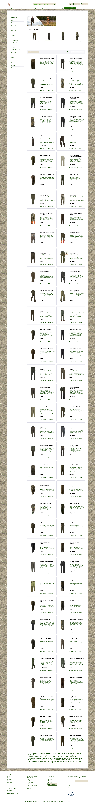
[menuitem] (44, 5)
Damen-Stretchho (66, 755)
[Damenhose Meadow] (33, 683)
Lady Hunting (52, 756)
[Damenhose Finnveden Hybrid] (33, 412)
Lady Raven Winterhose (46, 735)
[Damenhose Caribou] (33, 393)
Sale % (12, 57)
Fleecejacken (15, 44)
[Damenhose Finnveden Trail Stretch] (33, 373)
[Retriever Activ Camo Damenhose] (62, 199)
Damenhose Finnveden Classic (75, 368)
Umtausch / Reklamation (32, 785)
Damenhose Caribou (45, 387)
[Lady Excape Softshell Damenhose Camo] (33, 489)
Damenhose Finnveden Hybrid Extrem (75, 117)
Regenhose (48, 753)
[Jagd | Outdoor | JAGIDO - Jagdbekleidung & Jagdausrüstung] (10, 4)
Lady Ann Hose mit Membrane (45, 542)
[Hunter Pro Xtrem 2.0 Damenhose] (62, 238)
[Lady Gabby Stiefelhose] (62, 741)
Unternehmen (51, 776)
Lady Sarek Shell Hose (75, 329)
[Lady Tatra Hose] (62, 702)
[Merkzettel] (70, 4)
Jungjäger (13, 65)
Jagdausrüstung (14, 27)
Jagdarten (13, 25)
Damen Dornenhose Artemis (47, 658)
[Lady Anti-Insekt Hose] (33, 160)
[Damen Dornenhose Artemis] (33, 663)
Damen (45, 758)
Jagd (12, 67)
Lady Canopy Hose (74, 639)
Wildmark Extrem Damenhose (44, 252)
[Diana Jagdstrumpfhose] (49, 36)
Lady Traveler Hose (74, 600)
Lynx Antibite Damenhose (76, 619)
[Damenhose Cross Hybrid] (33, 451)
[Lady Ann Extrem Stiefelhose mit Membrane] (33, 528)
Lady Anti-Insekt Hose (45, 155)
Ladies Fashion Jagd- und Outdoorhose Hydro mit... (46, 291)
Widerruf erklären (52, 784)
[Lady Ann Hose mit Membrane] (33, 547)
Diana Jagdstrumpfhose (49, 41)
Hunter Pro (65, 756)
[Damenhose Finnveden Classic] (62, 373)
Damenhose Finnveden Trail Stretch (47, 368)
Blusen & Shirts (15, 42)
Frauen (13, 37)
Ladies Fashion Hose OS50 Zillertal (46, 697)
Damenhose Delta (38, 756)
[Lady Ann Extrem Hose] (33, 335)
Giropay (8, 777)
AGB (48, 780)
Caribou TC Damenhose (46, 97)
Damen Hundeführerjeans (76, 310)
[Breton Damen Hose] (33, 586)
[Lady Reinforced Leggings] (33, 354)
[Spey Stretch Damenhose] (62, 721)
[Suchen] (54, 4)
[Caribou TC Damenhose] (33, 102)
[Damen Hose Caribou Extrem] (33, 431)
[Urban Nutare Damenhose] (33, 567)
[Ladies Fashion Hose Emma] (62, 141)
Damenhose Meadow (45, 677)
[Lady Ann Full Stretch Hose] (33, 180)
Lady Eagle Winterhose (45, 716)
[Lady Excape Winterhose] (77, 36)
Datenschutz (50, 779)
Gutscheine (29, 779)
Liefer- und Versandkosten (33, 783)
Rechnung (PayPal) (11, 782)
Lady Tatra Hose (73, 697)
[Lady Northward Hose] (62, 586)
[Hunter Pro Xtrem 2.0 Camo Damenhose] (33, 238)
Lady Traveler (53, 763)
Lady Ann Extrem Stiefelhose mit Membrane (47, 523)
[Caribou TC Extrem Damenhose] (62, 102)
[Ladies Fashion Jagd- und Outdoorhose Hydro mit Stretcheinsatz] (33, 296)
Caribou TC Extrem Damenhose (74, 98)
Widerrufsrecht (30, 787)
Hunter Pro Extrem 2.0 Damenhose (75, 252)
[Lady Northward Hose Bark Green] (33, 605)
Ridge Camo (38, 763)
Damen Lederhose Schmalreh (74, 291)
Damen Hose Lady (54, 761)
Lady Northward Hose (75, 581)
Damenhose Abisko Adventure (74, 388)
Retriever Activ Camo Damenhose (74, 194)
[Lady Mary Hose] (62, 528)
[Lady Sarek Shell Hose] (62, 335)
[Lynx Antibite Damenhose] (62, 625)
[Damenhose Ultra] (33, 277)
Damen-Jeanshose (51, 755)
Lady (29, 753)
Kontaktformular (10, 790)
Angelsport (13, 52)
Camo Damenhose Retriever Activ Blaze (47, 214)
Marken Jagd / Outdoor (32, 776)
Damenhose (38, 755)
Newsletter (29, 788)
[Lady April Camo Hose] (33, 509)
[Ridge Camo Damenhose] (33, 122)
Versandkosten (44, 801)
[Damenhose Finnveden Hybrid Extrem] (62, 122)
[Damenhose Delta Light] (33, 625)
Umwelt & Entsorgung (52, 777)
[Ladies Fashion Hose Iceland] (33, 141)
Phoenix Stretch (31, 758)
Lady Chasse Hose (74, 503)
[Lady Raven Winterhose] (33, 741)
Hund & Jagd (14, 30)
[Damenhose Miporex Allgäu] (34, 36)
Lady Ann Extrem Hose (45, 329)
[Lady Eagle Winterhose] (33, 721)
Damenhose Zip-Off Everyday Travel (45, 194)
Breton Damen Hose (45, 581)
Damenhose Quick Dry (75, 271)
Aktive (77, 758)
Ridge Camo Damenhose (46, 116)
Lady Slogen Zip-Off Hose (46, 639)
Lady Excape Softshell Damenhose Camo (45, 484)
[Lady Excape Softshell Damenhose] (62, 470)
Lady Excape (72, 756)
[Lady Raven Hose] (62, 180)
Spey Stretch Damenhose (75, 716)
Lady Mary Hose (73, 522)
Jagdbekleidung (14, 17)
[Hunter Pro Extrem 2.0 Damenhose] (62, 257)
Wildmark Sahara (59, 760)
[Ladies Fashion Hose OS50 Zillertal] (33, 702)
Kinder (13, 47)
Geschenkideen (14, 60)
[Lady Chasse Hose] (62, 509)
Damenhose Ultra (44, 271)
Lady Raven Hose (73, 174)
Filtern (31, 51)
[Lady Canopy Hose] (62, 644)
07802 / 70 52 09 (13, 793)
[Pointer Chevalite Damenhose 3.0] (62, 451)
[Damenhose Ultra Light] (63, 36)
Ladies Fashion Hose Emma (76, 136)
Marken (13, 55)
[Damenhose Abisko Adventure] (62, 393)
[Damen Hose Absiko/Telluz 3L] (62, 431)
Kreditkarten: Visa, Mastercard (10, 780)
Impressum (50, 782)
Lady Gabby (64, 753)
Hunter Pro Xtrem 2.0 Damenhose (74, 233)
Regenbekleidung (16, 49)
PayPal (8, 776)
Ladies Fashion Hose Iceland (47, 136)
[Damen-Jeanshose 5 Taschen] (62, 663)
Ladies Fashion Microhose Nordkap (76, 678)
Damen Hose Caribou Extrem (45, 426)
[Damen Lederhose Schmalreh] (62, 296)
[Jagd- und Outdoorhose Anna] (33, 315)
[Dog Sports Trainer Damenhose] (62, 567)
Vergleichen (43, 71)
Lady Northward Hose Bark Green (47, 600)
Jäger (12, 20)
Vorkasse (9, 783)
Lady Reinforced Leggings (46, 348)
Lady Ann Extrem (56, 753)
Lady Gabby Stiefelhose (75, 735)
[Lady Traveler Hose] (62, 605)
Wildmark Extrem (73, 753)
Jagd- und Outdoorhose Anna (46, 310)
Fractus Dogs (45, 755)
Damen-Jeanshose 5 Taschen (76, 658)
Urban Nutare (45, 756)
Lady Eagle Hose (69, 758)
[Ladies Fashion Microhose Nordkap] (62, 683)
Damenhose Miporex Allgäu (35, 41)
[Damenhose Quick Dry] (62, 277)
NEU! (12, 62)
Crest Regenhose (70, 760)
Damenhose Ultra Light (63, 41)
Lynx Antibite (40, 761)
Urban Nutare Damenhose (46, 561)
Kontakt (28, 790)
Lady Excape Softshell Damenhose (75, 465)
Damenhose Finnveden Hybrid (46, 407)
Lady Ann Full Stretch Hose (47, 174)
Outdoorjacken (15, 38)
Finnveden (77, 756)
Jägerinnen (13, 22)
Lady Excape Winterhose (77, 41)
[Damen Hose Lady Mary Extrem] (62, 219)
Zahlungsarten (30, 782)
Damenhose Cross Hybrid (46, 445)
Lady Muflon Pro (58, 758)
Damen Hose (59, 755)
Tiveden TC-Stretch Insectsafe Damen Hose (75, 156)
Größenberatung (30, 777)
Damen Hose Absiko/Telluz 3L (76, 426)
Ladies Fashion (41, 753)
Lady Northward (34, 753)
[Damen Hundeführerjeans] (62, 315)
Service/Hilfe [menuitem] (84, 1)
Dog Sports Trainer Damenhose (74, 562)
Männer (13, 35)
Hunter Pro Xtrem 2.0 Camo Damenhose (47, 233)
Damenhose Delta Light (46, 619)
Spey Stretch (33, 760)
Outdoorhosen (15, 40)
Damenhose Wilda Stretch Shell (76, 407)
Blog (69, 787)
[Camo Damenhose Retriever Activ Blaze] (33, 219)
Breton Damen (31, 763)
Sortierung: (67, 51)
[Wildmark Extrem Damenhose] (33, 257)
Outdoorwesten (15, 45)
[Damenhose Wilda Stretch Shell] (62, 412)
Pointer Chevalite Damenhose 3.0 (73, 446)
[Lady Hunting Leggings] (62, 354)
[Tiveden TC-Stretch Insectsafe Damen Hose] (62, 160)
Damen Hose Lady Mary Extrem (75, 214)
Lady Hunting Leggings (75, 348)
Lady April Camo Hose (45, 503)
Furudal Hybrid (41, 759)
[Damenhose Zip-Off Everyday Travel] (33, 199)
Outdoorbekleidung (15, 33)
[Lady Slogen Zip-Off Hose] (33, 644)
